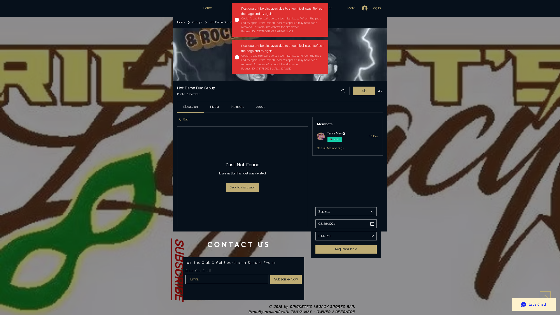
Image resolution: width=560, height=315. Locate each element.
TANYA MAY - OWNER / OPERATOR (323, 312)
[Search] (343, 91)
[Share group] (380, 90)
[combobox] (346, 211)
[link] (190, 107)
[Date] (372, 223)
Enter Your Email (198, 271)
